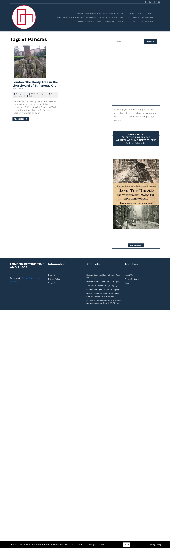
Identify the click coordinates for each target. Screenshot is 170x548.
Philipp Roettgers (38, 94)
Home (131, 14)
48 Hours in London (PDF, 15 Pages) (101, 286)
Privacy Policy (148, 21)
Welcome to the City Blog (89, 21)
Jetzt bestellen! (135, 245)
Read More (21, 119)
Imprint (133, 21)
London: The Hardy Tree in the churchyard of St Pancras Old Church (35, 85)
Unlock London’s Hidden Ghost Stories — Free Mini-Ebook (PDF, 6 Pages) (90, 17)
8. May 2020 (21, 94)
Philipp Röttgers (132, 279)
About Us (109, 21)
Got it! (127, 544)
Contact (122, 21)
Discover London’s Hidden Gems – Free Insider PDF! (101, 14)
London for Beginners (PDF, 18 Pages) (102, 290)
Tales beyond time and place (141, 17)
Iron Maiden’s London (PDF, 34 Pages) (102, 282)
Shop (140, 14)
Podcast (151, 14)
